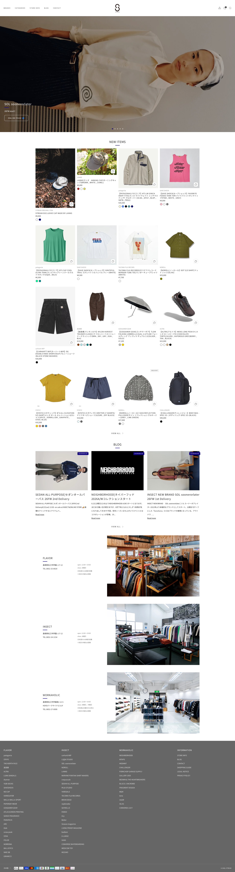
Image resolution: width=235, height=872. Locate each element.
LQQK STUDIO (67, 759)
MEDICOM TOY (67, 848)
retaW (121, 800)
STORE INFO (35, 8)
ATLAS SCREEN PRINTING (14, 812)
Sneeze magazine (69, 824)
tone (121, 795)
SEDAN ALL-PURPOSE (70, 783)
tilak (5, 828)
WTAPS (122, 759)
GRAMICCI (8, 856)
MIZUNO (65, 852)
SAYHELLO (66, 808)
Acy (63, 816)
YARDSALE (66, 791)
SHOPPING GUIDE (184, 767)
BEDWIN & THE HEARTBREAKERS (132, 779)
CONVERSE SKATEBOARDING (73, 844)
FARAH (64, 812)
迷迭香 (6, 767)
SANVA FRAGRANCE (11, 816)
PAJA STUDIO (67, 787)
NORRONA (8, 844)
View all (116, 433)
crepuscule (66, 779)
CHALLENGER (124, 767)
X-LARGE (65, 836)
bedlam (65, 832)
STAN (6, 836)
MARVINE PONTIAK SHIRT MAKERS (75, 775)
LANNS (64, 771)
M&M (121, 791)
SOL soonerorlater (69, 763)
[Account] (219, 8)
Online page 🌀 (16, 118)
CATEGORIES (20, 8)
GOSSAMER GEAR (10, 808)
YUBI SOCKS (8, 783)
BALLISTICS (8, 848)
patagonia (8, 755)
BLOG (46, 8)
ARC (5, 824)
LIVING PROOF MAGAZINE (72, 828)
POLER (6, 840)
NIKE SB (7, 852)
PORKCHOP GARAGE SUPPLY (130, 771)
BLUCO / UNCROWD (127, 783)
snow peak (8, 832)
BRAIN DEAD (66, 800)
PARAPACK (8, 820)
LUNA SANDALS (10, 775)
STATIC (6, 759)
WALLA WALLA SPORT (12, 800)
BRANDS (7, 8)
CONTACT (57, 8)
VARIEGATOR (9, 795)
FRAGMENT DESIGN (127, 787)
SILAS (121, 804)
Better (64, 820)
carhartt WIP (66, 755)
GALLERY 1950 (125, 775)
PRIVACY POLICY (183, 775)
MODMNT (123, 763)
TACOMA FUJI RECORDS (71, 795)
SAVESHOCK (8, 787)
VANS (64, 840)
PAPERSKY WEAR (10, 804)
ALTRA (6, 771)
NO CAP (7, 791)
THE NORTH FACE (10, 763)
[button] (112, 128)
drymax (7, 779)
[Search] (230, 8)
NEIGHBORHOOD (126, 755)
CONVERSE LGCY (125, 808)
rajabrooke (66, 804)
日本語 (6, 868)
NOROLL (65, 767)
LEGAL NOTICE (183, 771)
